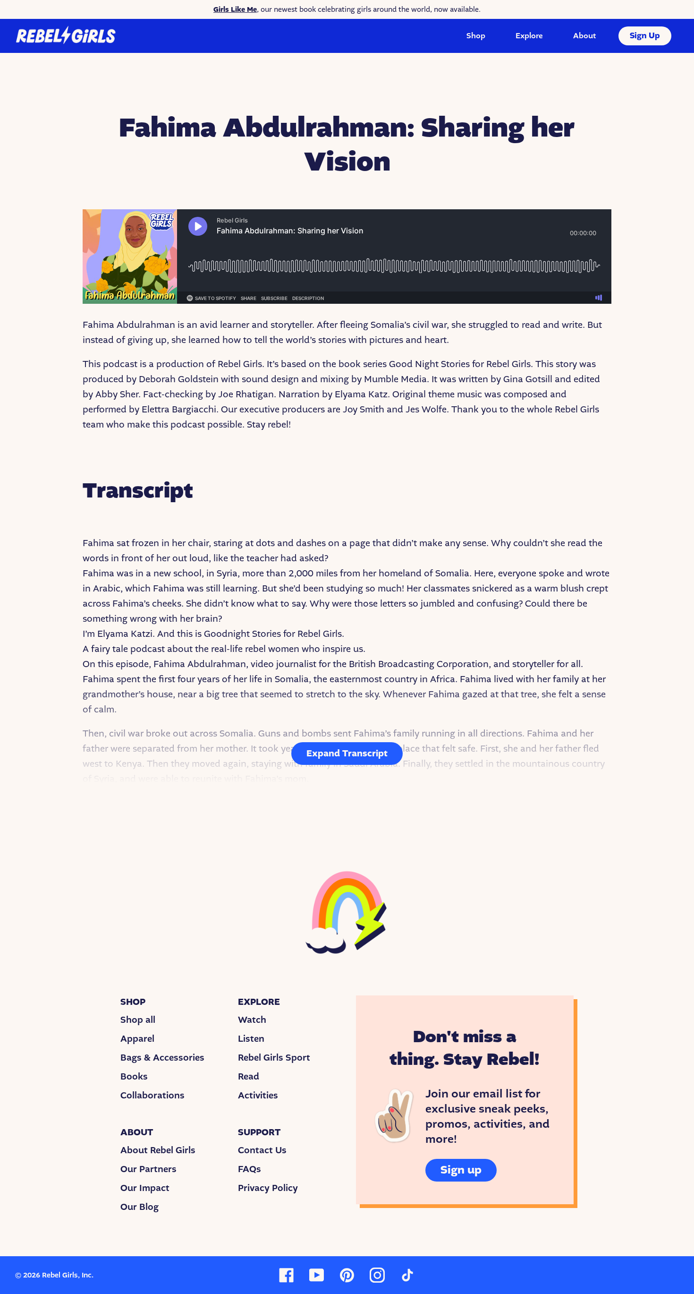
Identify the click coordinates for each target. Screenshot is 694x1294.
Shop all (137, 1020)
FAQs (249, 1169)
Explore (529, 36)
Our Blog (139, 1207)
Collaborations (152, 1095)
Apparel (137, 1039)
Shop (475, 36)
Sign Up (645, 35)
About (584, 36)
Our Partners (148, 1169)
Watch (252, 1020)
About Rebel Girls (157, 1150)
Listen (251, 1039)
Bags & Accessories (162, 1058)
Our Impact (144, 1188)
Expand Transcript (347, 753)
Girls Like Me (235, 9)
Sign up (461, 1170)
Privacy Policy (268, 1188)
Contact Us (262, 1150)
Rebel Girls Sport (274, 1058)
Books (134, 1077)
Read (248, 1077)
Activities (258, 1095)
